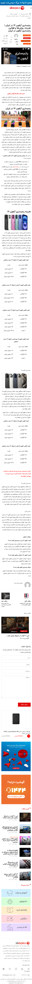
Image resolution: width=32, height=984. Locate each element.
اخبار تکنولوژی (27, 38)
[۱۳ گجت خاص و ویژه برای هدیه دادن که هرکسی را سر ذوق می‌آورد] (25, 875)
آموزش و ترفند (13, 14)
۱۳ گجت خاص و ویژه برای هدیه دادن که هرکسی (11, 876)
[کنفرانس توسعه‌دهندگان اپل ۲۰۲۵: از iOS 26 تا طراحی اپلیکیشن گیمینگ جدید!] (25, 828)
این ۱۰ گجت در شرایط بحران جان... (19, 636)
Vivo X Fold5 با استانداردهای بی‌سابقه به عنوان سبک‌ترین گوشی (10, 852)
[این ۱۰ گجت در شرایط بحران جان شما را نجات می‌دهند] (25, 817)
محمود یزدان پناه (16, 41)
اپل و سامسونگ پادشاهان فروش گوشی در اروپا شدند (10, 864)
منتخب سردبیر (27, 44)
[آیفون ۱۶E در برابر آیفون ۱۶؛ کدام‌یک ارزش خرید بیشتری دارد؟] (25, 840)
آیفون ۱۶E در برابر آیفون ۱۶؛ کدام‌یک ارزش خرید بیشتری (10, 840)
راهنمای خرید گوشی (26, 41)
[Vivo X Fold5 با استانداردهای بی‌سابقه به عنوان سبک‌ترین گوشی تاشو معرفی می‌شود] (25, 852)
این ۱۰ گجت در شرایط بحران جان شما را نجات (10, 817)
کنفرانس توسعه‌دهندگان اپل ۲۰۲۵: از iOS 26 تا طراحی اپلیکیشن (10, 828)
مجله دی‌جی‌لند (24, 14)
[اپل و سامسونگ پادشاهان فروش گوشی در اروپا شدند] (25, 864)
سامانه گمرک (16, 167)
